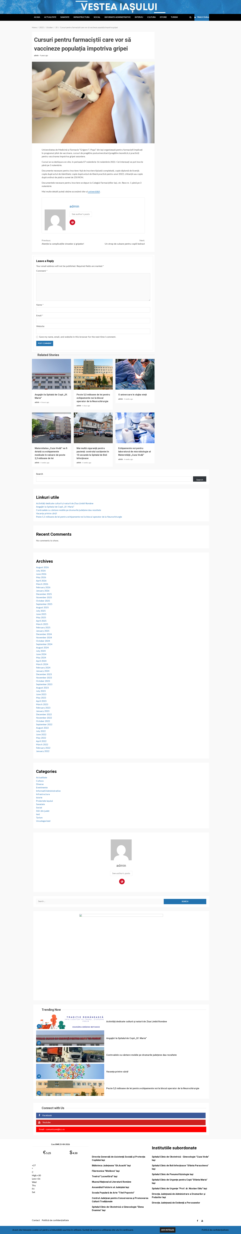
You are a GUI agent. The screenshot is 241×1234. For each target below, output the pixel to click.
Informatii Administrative (117, 17)
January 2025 (42, 631)
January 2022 (42, 751)
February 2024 (43, 668)
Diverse (40, 784)
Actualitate (50, 17)
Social (97, 17)
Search (39, 474)
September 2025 (44, 604)
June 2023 (41, 694)
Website (40, 326)
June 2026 (41, 574)
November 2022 (44, 718)
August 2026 (42, 567)
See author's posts (81, 214)
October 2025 (43, 601)
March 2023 (42, 704)
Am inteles (167, 1230)
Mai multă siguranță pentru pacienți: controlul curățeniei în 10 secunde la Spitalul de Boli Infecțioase (93, 428)
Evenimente (42, 788)
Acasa (37, 17)
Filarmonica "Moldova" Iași (106, 1171)
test (38, 814)
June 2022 (41, 734)
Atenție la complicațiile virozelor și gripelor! (63, 242)
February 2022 (43, 748)
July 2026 (41, 571)
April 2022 (41, 741)
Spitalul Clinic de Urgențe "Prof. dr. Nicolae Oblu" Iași (179, 1188)
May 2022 (41, 738)
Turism (174, 17)
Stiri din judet (42, 811)
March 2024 (42, 664)
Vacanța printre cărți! (46, 513)
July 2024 (41, 651)
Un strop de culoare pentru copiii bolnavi (125, 242)
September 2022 (44, 724)
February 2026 (43, 587)
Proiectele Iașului (44, 801)
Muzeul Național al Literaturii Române (111, 1182)
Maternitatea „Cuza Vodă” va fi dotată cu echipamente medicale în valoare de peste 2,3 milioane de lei (51, 428)
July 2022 (41, 731)
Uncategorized (43, 821)
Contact (36, 1220)
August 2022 (42, 728)
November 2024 (44, 637)
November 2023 (44, 678)
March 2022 (42, 744)
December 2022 (44, 714)
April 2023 (41, 701)
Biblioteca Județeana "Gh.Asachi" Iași (111, 1165)
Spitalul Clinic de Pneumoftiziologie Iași (172, 1174)
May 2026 (41, 577)
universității (94, 192)
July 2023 (41, 691)
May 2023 (41, 698)
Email (39, 315)
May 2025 (41, 617)
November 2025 (44, 597)
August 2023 (42, 688)
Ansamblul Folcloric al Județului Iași (110, 1187)
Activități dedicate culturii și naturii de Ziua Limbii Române (64, 503)
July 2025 (41, 611)
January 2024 (42, 671)
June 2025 (41, 614)
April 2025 (41, 621)
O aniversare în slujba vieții (135, 374)
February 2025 (43, 627)
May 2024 (41, 658)
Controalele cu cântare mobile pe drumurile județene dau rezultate (68, 510)
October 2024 (43, 641)
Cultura (151, 17)
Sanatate (64, 17)
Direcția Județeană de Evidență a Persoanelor (176, 1202)
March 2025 (42, 624)
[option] (121, 1022)
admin (36, 55)
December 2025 (44, 594)
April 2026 (41, 581)
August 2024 (42, 648)
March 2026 (42, 584)
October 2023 (43, 681)
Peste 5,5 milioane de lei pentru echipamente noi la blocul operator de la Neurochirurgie (93, 374)
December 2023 (44, 674)
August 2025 (42, 607)
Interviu (139, 17)
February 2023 (43, 708)
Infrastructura (81, 17)
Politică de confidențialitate (55, 1220)
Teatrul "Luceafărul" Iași (104, 1176)
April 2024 (41, 661)
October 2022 (43, 721)
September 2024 (44, 644)
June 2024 (41, 654)
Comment (41, 271)
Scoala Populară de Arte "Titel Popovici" (113, 1192)
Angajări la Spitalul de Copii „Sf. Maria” (51, 374)
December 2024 (44, 634)
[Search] (190, 17)
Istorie (163, 17)
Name (40, 305)
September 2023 (44, 684)
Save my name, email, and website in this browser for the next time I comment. (77, 337)
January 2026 (42, 591)
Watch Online (203, 17)
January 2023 (42, 711)
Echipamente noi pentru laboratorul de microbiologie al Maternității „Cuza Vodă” (135, 428)
